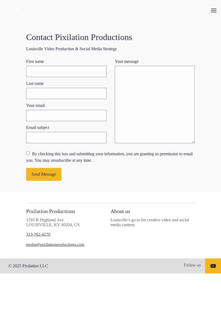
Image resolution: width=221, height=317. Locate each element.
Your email (35, 105)
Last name (35, 83)
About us (120, 211)
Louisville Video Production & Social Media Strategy (71, 48)
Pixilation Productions (50, 211)
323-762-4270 (38, 234)
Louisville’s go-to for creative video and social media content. (149, 222)
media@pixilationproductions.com (55, 244)
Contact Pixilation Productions (79, 37)
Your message (127, 61)
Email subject (37, 127)
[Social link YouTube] (213, 266)
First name (35, 61)
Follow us (192, 265)
